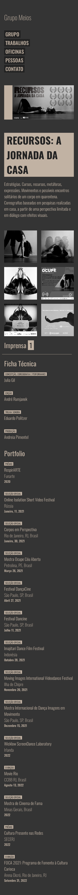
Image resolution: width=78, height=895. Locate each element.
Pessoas (14, 60)
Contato (14, 68)
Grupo (12, 34)
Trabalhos (17, 42)
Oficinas (14, 51)
